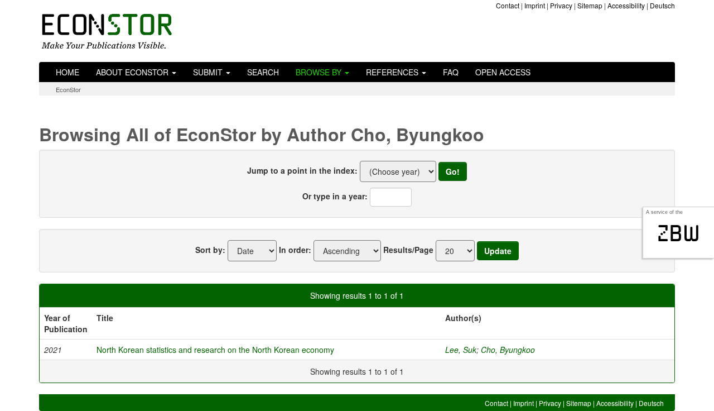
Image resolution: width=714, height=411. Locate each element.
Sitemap (589, 5)
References (393, 72)
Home (67, 72)
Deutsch (662, 5)
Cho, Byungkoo (508, 349)
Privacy (561, 5)
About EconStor (133, 72)
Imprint (534, 5)
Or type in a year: (335, 196)
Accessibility (626, 5)
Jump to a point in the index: (302, 170)
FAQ (451, 72)
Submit (209, 72)
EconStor (68, 89)
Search (263, 72)
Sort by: (210, 249)
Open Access (502, 72)
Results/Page (408, 249)
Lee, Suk (460, 349)
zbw (678, 233)
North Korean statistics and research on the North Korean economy (215, 349)
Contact (507, 5)
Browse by (320, 72)
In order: (295, 249)
